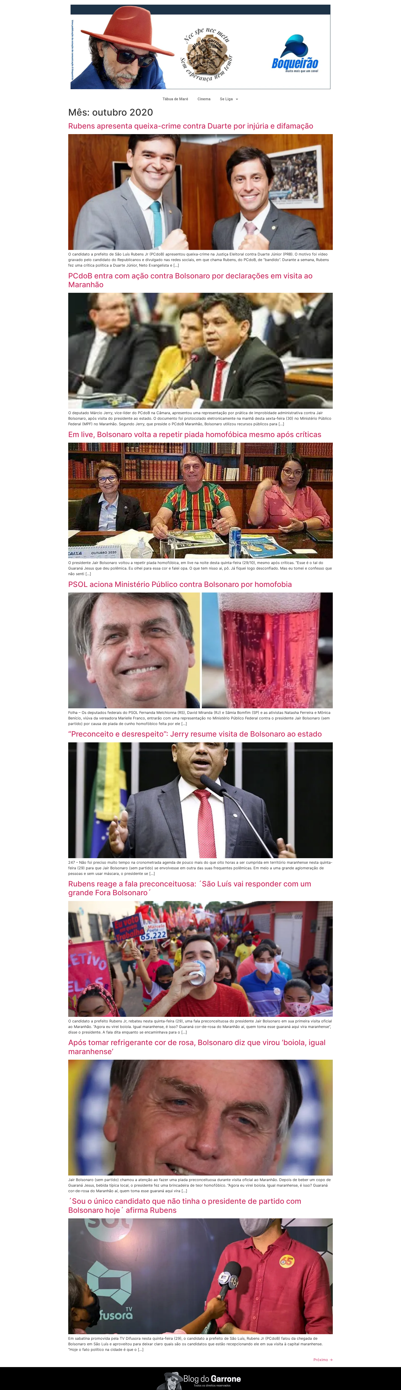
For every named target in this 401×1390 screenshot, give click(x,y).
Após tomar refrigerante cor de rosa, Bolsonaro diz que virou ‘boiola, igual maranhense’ (197, 1047)
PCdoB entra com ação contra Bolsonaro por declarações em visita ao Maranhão (190, 280)
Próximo (323, 1359)
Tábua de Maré (175, 99)
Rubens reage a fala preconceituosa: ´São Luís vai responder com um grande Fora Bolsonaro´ (189, 888)
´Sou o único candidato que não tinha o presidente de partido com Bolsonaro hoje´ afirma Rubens (184, 1205)
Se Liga (226, 99)
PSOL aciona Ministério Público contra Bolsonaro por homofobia (180, 584)
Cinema (203, 99)
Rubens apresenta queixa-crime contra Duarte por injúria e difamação (190, 125)
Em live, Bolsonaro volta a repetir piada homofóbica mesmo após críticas (194, 434)
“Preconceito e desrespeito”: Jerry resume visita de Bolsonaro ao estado (195, 733)
